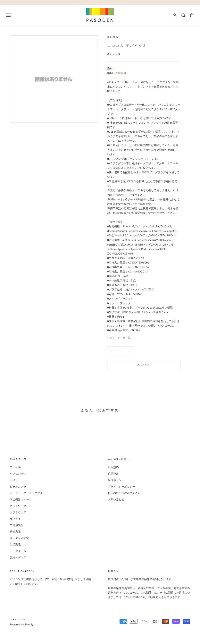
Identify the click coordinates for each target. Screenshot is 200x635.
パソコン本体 (18, 474)
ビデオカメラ (18, 487)
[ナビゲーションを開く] (8, 15)
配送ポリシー (116, 480)
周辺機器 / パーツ (21, 499)
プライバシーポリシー (121, 487)
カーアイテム (18, 551)
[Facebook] (119, 338)
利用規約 (113, 467)
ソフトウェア (18, 512)
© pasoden (18, 619)
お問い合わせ (116, 499)
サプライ (15, 519)
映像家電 (15, 532)
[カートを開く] (192, 15)
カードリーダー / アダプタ (26, 493)
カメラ (14, 480)
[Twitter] (124, 338)
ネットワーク (18, 506)
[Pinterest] (129, 338)
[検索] (183, 15)
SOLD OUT (144, 364)
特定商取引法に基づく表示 (124, 493)
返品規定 (113, 474)
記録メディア (18, 557)
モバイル (15, 467)
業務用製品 (16, 525)
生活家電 (15, 545)
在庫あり (120, 73)
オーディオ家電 (19, 538)
